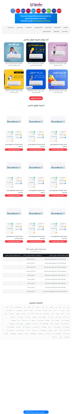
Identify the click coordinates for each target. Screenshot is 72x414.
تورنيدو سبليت (44, 327)
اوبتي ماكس (57, 323)
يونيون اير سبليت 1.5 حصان (43, 323)
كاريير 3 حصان (11, 313)
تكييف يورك (56, 31)
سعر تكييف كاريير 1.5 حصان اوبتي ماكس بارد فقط (55, 259)
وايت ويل (57, 313)
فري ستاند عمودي (18, 307)
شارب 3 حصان (66, 330)
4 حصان (62, 313)
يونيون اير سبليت (11, 323)
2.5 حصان (50, 327)
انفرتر (68, 310)
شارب (43, 307)
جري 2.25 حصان (46, 313)
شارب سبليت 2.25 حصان (20, 330)
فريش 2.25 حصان (41, 320)
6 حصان (52, 313)
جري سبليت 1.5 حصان (42, 317)
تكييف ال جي (20, 27)
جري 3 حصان (35, 323)
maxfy (55, 330)
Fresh (25, 307)
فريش (68, 307)
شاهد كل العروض (36, 98)
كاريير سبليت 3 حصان (43, 330)
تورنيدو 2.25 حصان (66, 327)
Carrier (11, 307)
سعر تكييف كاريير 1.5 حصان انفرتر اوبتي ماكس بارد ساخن (55, 291)
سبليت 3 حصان (48, 333)
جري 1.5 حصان (50, 317)
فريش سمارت (13, 320)
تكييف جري (65, 31)
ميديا (47, 307)
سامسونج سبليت (28, 323)
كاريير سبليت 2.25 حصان (57, 333)
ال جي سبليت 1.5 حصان (65, 323)
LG (59, 310)
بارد (14, 310)
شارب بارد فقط (12, 317)
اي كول (60, 337)
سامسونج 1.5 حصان (57, 327)
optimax (26, 333)
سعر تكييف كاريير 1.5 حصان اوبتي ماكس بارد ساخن (55, 263)
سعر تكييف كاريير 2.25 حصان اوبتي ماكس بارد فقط (55, 267)
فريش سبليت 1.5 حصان (55, 320)
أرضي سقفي (19, 310)
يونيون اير (51, 307)
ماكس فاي (6, 333)
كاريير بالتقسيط (20, 333)
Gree (33, 307)
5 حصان (67, 313)
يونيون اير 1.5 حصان (20, 323)
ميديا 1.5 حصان (27, 317)
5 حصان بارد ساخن (31, 287)
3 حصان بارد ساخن (31, 279)
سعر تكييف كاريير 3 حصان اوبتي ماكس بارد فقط (55, 275)
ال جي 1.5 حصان (66, 317)
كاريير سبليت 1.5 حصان (65, 320)
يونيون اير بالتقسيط (33, 333)
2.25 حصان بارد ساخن (31, 271)
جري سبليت (24, 313)
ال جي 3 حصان (34, 330)
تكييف (51, 323)
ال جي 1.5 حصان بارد (25, 320)
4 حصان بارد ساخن (31, 283)
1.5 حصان (63, 310)
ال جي (56, 307)
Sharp (7, 307)
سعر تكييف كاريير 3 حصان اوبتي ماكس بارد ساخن (55, 279)
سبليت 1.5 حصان (58, 317)
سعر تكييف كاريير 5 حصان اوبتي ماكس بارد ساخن (55, 287)
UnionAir (31, 310)
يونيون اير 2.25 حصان (10, 327)
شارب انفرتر (48, 320)
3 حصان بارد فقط (31, 275)
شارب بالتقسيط (54, 337)
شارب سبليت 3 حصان (36, 327)
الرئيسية (66, 27)
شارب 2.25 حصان (31, 313)
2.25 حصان (45, 310)
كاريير (60, 307)
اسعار (19, 320)
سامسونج (38, 307)
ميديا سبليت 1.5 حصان (10, 330)
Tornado (60, 330)
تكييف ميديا (11, 27)
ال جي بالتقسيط (41, 333)
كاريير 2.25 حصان (9, 310)
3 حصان (55, 310)
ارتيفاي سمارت (66, 337)
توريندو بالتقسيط (13, 333)
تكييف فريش (57, 27)
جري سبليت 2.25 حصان (26, 327)
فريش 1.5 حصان (38, 310)
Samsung (25, 310)
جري (64, 307)
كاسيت (6, 313)
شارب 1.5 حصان (38, 313)
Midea (50, 310)
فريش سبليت (34, 317)
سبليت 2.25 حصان (66, 333)
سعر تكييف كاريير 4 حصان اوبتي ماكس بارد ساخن (55, 283)
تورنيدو (29, 307)
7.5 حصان (28, 330)
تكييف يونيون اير (38, 27)
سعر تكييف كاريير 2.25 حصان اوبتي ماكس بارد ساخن (55, 271)
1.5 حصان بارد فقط (31, 259)
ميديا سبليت (50, 330)
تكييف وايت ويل (47, 31)
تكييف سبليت (18, 327)
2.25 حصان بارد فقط (31, 267)
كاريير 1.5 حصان (20, 317)
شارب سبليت (33, 320)
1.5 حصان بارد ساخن (31, 263)
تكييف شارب (29, 27)
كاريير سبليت (18, 313)
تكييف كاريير (48, 27)
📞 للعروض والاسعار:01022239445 (36, 412)
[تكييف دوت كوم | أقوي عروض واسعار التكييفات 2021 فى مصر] (36, 4)
